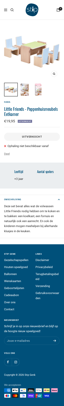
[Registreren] (54, 341)
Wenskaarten (12, 281)
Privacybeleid (44, 267)
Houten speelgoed (16, 267)
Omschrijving (12, 199)
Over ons (10, 302)
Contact (9, 309)
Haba (7, 102)
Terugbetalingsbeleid (47, 276)
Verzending (42, 286)
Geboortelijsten (14, 288)
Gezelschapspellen (16, 260)
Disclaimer (42, 260)
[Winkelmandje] (58, 9)
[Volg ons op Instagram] (15, 362)
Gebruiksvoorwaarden (47, 295)
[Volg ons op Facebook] (8, 362)
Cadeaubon (11, 295)
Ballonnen (10, 274)
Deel (7, 154)
